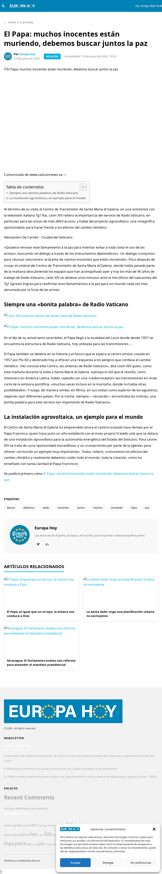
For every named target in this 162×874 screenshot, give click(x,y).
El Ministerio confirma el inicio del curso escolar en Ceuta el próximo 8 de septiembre (60, 769)
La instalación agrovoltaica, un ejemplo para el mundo (47, 198)
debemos (28, 507)
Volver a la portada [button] (18, 22)
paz (147, 507)
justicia (24, 834)
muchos (98, 507)
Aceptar (75, 862)
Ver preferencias (140, 862)
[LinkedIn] (46, 544)
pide (35, 844)
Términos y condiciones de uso (22, 860)
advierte (8, 825)
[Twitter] (38, 544)
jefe (14, 835)
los (48, 834)
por (41, 843)
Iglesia (7, 835)
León (40, 834)
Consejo (42, 825)
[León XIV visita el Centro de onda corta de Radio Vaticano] (81, 321)
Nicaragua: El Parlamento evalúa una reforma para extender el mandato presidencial (41, 662)
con (33, 825)
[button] (154, 829)
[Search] (3, 6)
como (25, 825)
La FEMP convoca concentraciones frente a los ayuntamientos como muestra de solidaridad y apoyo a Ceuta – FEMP (80, 776)
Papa (134, 507)
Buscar (11, 507)
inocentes (63, 507)
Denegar (108, 862)
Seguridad (52, 844)
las (34, 833)
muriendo (116, 507)
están (46, 507)
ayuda (17, 825)
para (20, 843)
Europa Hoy (27, 54)
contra (52, 825)
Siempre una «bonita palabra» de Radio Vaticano (43, 193)
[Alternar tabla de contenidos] (81, 187)
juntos (81, 507)
